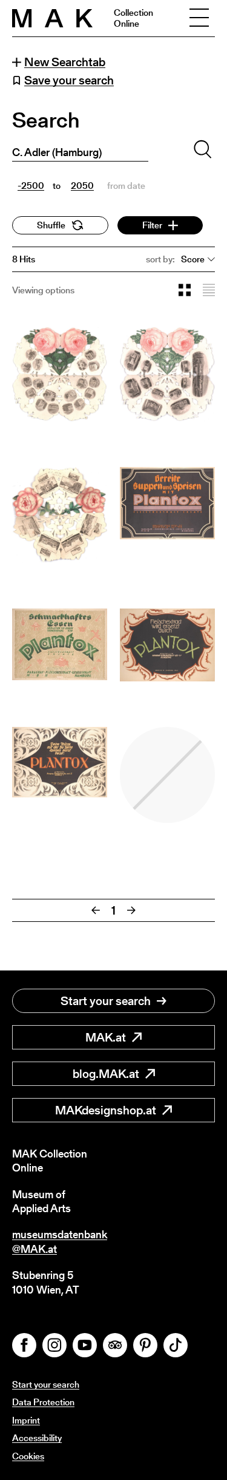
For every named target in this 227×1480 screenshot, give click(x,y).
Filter (152, 225)
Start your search (106, 1000)
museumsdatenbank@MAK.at (59, 1241)
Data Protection (43, 1402)
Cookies (28, 1456)
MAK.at (105, 1037)
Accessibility (37, 1437)
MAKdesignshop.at (105, 1110)
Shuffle (51, 225)
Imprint (26, 1420)
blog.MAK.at (106, 1073)
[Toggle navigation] (199, 18)
